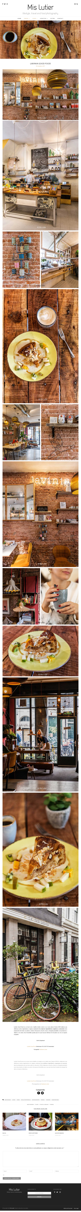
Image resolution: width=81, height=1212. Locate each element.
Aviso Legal (76, 1208)
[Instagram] (7, 4)
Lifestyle (43, 18)
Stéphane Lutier (43, 1049)
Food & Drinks (44, 1104)
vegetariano (55, 1099)
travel (43, 1099)
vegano (48, 1099)
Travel (26, 18)
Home (19, 18)
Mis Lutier (12, 1208)
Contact (60, 18)
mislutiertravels (26, 1099)
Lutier (52, 18)
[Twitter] (57, 1192)
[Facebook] (54, 1192)
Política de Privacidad (68, 1208)
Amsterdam (30, 1104)
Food (34, 18)
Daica (4, 1133)
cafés (13, 1099)
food (18, 1099)
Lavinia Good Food (31, 1046)
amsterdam (8, 1099)
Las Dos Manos (59, 1133)
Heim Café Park (33, 1133)
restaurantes (35, 1099)
